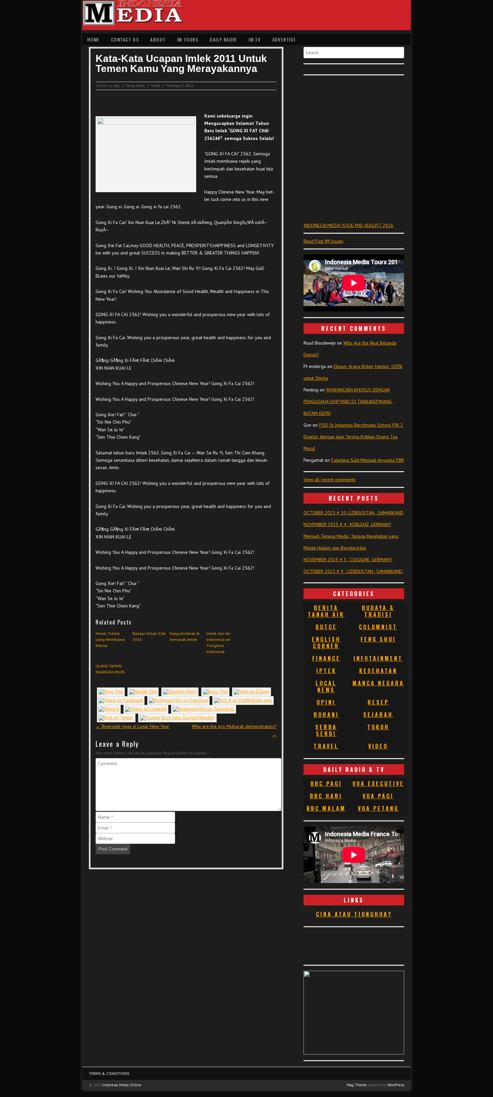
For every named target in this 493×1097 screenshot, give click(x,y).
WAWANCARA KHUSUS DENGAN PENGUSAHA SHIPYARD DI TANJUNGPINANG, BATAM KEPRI (348, 401)
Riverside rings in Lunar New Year (132, 726)
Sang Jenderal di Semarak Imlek (184, 636)
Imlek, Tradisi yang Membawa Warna (110, 639)
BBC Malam (326, 808)
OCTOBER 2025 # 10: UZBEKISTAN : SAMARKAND (353, 513)
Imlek (155, 85)
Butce (326, 627)
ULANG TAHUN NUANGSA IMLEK (110, 668)
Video (378, 746)
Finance (326, 658)
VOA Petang (378, 808)
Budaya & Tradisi (378, 611)
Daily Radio (223, 39)
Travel (326, 746)
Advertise (284, 39)
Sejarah (378, 715)
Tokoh (378, 727)
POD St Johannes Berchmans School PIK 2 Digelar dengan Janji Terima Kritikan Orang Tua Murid (353, 436)
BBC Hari (326, 796)
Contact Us (125, 39)
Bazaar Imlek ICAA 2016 (149, 636)
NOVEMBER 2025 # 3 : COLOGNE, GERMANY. (348, 560)
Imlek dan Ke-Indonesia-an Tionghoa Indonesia (218, 642)
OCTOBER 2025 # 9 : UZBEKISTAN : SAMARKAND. (353, 571)
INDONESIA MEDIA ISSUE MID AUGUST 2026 (348, 225)
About (157, 39)
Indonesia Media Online (121, 1085)
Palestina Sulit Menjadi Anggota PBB (367, 460)
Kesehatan (378, 671)
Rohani (326, 715)
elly (116, 85)
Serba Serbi (135, 85)
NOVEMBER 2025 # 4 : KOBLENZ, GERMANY (347, 524)
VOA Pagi (378, 796)
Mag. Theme (357, 1085)
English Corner (326, 642)
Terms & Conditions (109, 1073)
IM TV (255, 39)
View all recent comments (329, 480)
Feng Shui (378, 639)
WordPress (395, 1085)
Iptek (326, 671)
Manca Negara (378, 683)
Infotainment (378, 658)
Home (93, 39)
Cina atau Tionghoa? (354, 914)
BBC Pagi (326, 784)
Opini (326, 702)
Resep (378, 702)
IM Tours (187, 39)
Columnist (378, 627)
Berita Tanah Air (326, 611)
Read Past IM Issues (323, 241)
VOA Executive (378, 784)
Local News (326, 686)
